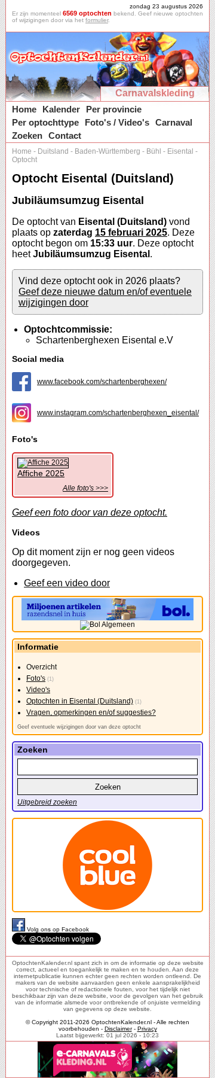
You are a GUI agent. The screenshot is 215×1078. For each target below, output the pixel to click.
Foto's (35, 678)
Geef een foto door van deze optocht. (89, 512)
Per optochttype (45, 122)
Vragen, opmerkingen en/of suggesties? (91, 712)
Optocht (24, 160)
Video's (38, 690)
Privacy (147, 1028)
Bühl (153, 151)
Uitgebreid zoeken (47, 802)
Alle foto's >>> (85, 488)
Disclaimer (118, 1028)
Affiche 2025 (40, 473)
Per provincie (114, 109)
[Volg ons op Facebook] (19, 929)
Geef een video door (67, 583)
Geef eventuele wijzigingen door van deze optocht (79, 727)
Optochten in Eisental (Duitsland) (79, 701)
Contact (64, 135)
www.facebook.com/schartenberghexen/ (102, 381)
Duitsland (53, 151)
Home (24, 109)
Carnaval (173, 122)
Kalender (61, 109)
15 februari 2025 (131, 232)
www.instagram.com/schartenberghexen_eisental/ (118, 413)
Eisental (180, 151)
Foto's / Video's (117, 122)
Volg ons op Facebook (58, 929)
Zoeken (27, 135)
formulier (96, 20)
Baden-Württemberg (107, 151)
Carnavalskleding (155, 93)
